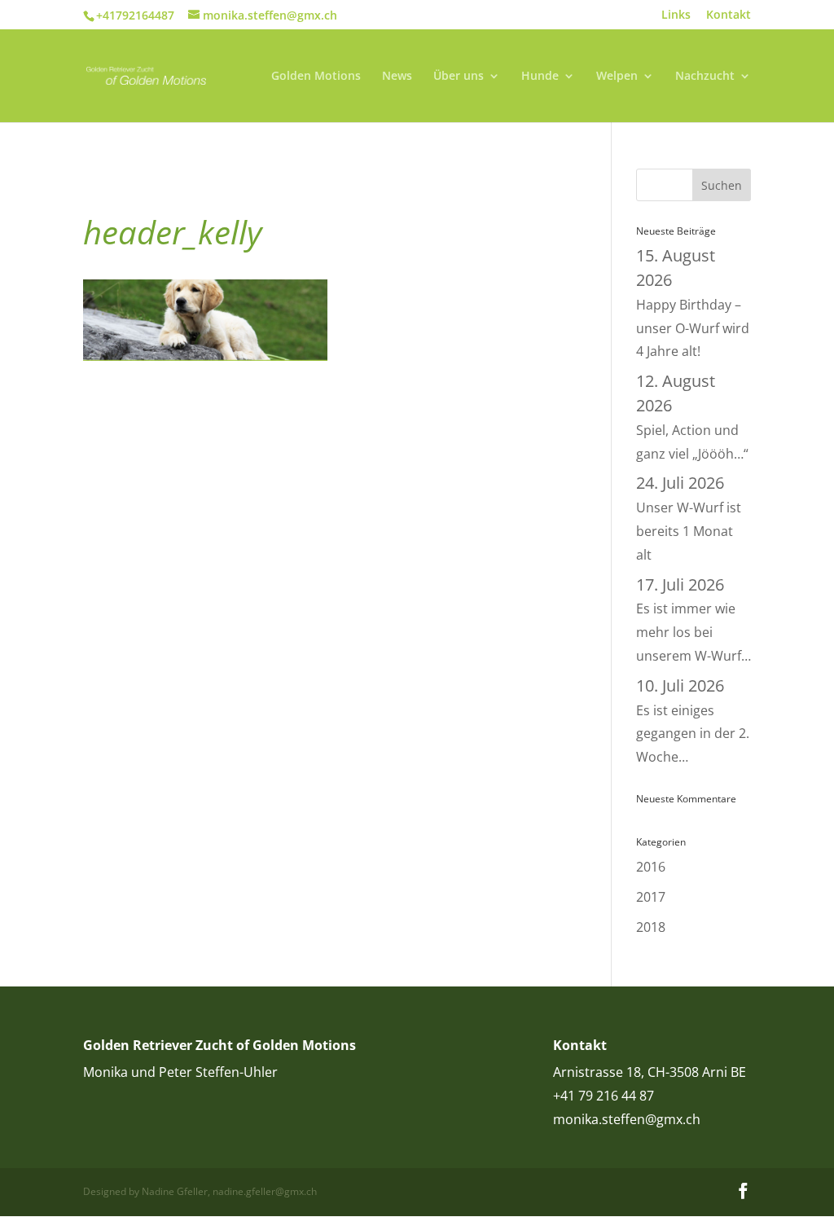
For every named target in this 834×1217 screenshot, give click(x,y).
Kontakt (728, 15)
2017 (650, 897)
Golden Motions (316, 76)
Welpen (617, 76)
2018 (650, 927)
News (397, 76)
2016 (650, 867)
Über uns (458, 76)
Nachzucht (705, 76)
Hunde (540, 76)
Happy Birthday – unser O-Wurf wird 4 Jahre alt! (692, 304)
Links (676, 15)
